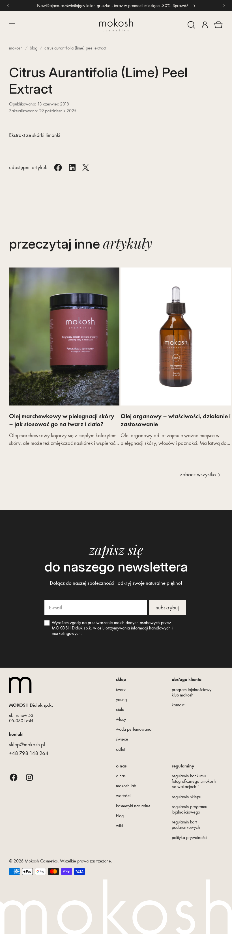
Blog (33, 48)
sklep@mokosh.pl (27, 744)
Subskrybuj (167, 607)
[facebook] (13, 777)
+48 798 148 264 (28, 753)
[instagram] (29, 777)
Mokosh (16, 48)
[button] (191, 24)
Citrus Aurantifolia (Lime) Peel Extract (75, 48)
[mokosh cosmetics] (116, 24)
